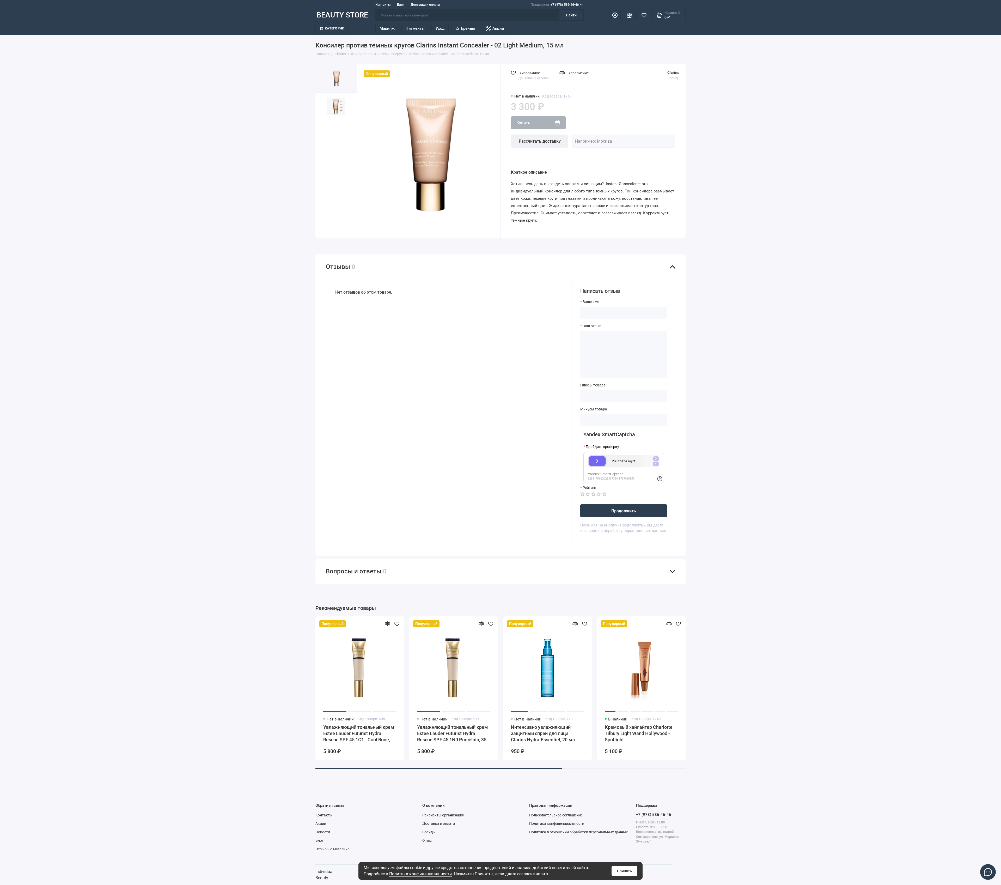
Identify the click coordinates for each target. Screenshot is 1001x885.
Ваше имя (591, 302)
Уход (440, 28)
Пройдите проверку (602, 447)
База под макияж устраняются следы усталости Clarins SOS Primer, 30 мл (732, 733)
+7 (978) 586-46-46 (554, 5)
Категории (334, 28)
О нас (427, 840)
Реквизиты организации (443, 815)
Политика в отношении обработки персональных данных (578, 832)
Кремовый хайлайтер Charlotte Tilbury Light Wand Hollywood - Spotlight (639, 733)
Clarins (673, 72)
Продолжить (623, 510)
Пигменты (415, 28)
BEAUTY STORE (342, 15)
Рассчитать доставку (540, 141)
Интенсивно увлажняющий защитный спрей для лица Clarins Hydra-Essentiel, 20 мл (543, 733)
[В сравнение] (387, 623)
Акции (498, 28)
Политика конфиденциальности (420, 873)
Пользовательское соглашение (556, 815)
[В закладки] (396, 623)
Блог (400, 5)
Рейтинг (589, 488)
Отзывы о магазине (332, 849)
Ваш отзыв (592, 326)
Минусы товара (593, 409)
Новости (322, 832)
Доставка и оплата (425, 5)
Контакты (382, 5)
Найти (571, 15)
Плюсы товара (593, 385)
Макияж (387, 28)
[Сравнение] (629, 15)
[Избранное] (644, 15)
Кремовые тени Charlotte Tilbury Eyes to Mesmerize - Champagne (827, 730)
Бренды (468, 28)
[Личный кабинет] (615, 15)
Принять (624, 871)
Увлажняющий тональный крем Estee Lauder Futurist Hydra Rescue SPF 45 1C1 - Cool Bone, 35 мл (359, 733)
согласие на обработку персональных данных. (623, 530)
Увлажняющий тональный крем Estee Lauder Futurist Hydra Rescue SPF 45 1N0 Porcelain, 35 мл (452, 733)
